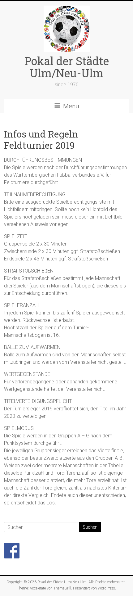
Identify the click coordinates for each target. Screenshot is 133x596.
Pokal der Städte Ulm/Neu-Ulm (66, 66)
